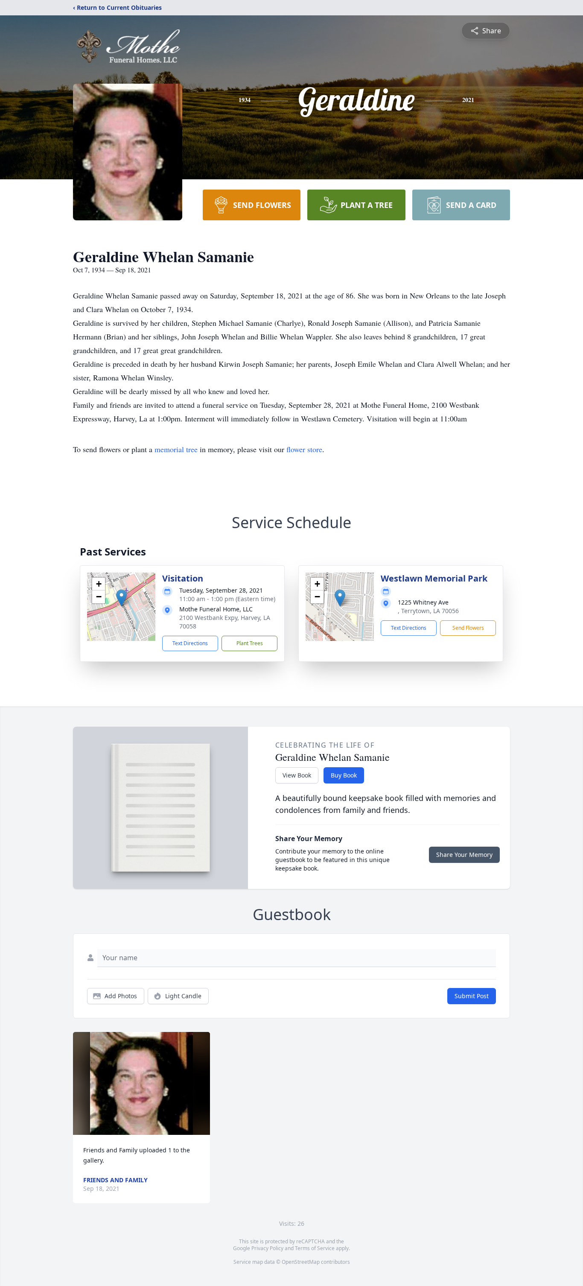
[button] (121, 598)
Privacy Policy (267, 1248)
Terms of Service (315, 1248)
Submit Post (472, 996)
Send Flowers (468, 627)
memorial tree (176, 449)
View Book (297, 775)
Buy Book (344, 775)
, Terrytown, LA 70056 (428, 611)
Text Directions (190, 643)
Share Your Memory (464, 855)
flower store (304, 449)
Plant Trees (249, 643)
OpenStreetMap (301, 1262)
